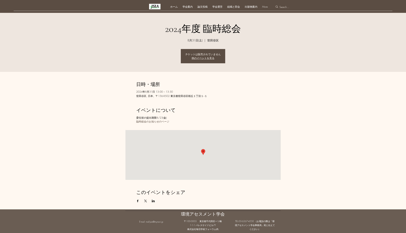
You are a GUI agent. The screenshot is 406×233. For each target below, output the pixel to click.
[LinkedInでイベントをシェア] (153, 201)
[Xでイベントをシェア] (145, 201)
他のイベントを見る (203, 58)
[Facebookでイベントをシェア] (137, 201)
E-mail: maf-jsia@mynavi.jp (151, 221)
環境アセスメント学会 (203, 214)
